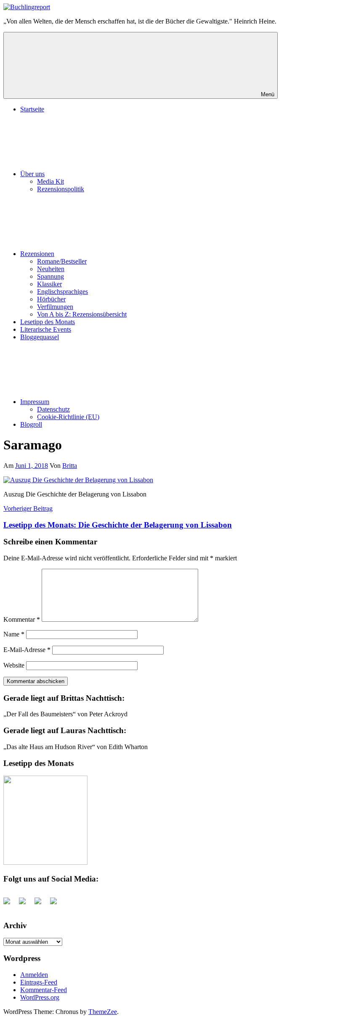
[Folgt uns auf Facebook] (10, 904)
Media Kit (50, 181)
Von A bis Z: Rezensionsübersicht (82, 314)
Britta (69, 465)
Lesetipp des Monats (47, 321)
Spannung (50, 276)
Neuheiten (50, 268)
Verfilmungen (55, 306)
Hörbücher (51, 299)
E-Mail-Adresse (26, 649)
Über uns (32, 173)
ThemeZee (102, 1011)
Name (13, 634)
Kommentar (21, 619)
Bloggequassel (39, 337)
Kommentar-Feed (43, 989)
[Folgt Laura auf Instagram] (57, 904)
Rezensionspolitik (60, 189)
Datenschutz (53, 409)
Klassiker (49, 284)
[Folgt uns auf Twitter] (25, 904)
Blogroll (31, 424)
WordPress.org (39, 997)
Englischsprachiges (62, 291)
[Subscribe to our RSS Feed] (41, 904)
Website (13, 665)
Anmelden (34, 974)
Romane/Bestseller (62, 261)
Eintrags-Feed (38, 982)
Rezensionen (37, 253)
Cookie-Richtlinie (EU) (68, 416)
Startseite (32, 109)
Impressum (34, 401)
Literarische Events (45, 329)
